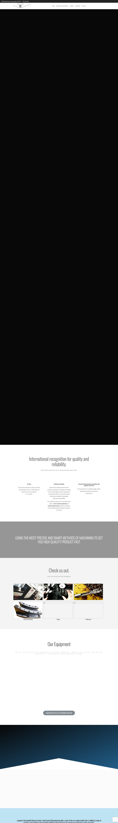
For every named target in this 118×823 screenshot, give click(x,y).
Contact (72, 6)
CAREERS (84, 6)
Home (53, 6)
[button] (59, 713)
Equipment (77, 6)
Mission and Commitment (62, 6)
